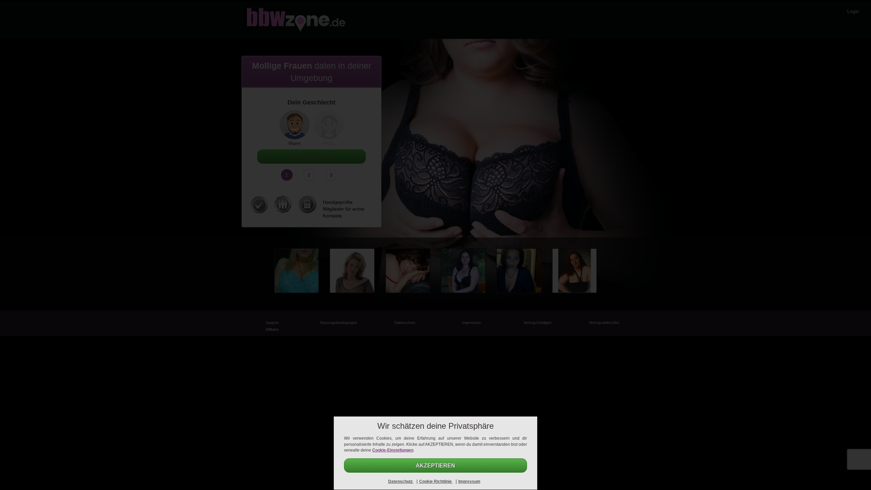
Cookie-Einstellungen (392, 450)
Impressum (469, 481)
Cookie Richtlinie (436, 481)
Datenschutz (401, 481)
